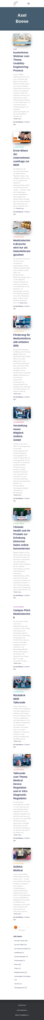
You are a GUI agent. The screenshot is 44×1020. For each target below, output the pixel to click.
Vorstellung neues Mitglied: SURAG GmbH (20, 432)
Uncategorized (18, 607)
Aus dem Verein (18, 147)
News (15, 49)
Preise (16, 968)
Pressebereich (22, 1010)
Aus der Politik (18, 237)
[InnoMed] (16, 3)
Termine (17, 984)
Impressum (22, 1005)
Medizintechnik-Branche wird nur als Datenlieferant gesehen (21, 247)
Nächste (21, 930)
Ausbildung (17, 952)
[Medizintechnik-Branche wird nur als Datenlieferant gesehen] (22, 227)
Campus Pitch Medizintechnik (21, 614)
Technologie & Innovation (22, 976)
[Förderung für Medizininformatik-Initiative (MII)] (22, 321)
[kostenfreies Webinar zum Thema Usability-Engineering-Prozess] (22, 39)
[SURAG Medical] (22, 853)
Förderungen (18, 960)
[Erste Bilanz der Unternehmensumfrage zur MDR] (22, 137)
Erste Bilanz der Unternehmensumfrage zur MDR (21, 157)
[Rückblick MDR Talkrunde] (22, 682)
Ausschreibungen (20, 956)
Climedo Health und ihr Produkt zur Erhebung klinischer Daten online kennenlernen (21, 538)
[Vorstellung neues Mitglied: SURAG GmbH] (22, 412)
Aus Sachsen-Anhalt (20, 948)
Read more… (18, 118)
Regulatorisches (19, 972)
